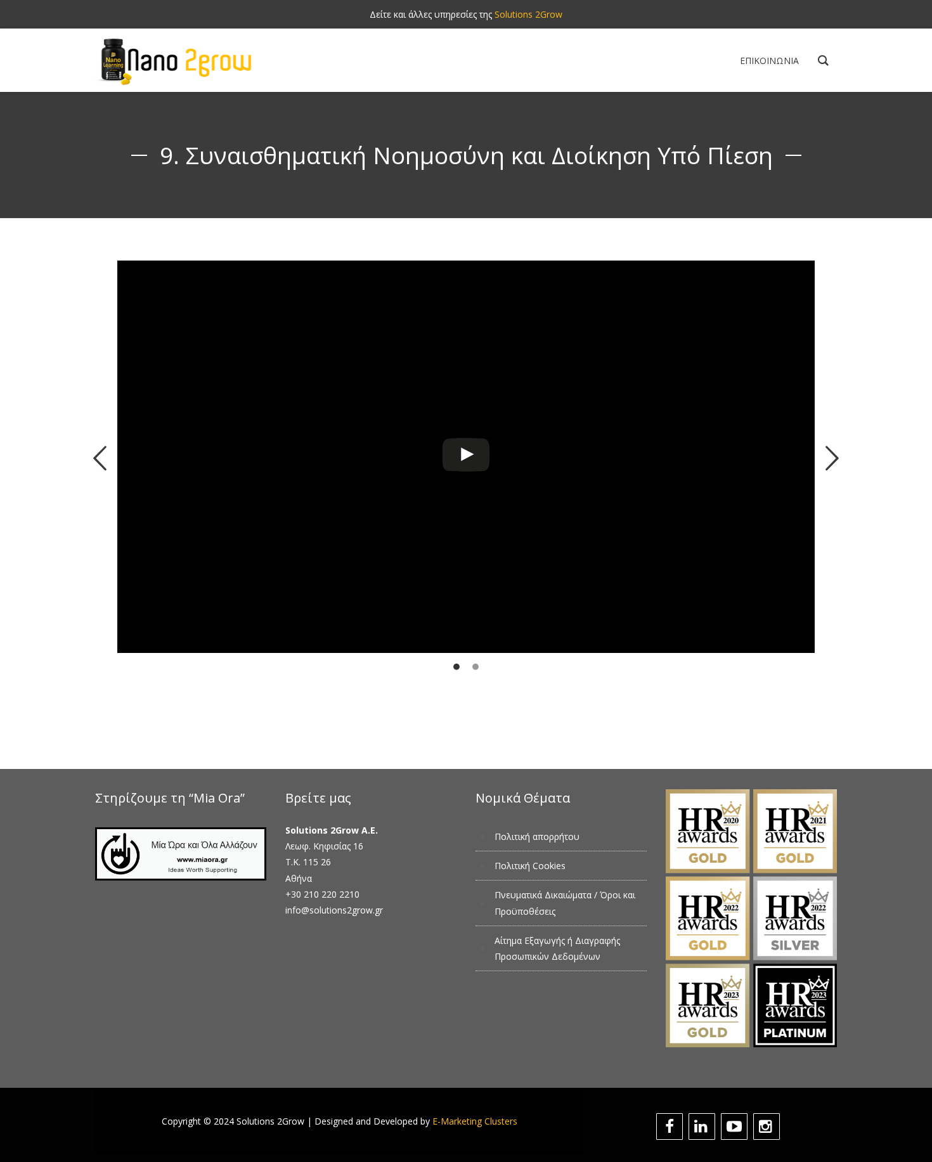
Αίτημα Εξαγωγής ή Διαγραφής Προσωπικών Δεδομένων (557, 948)
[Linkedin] (703, 1126)
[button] (100, 458)
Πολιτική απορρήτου (537, 836)
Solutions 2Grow (528, 14)
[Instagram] (768, 1126)
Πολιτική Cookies (530, 866)
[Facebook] (671, 1126)
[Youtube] (736, 1126)
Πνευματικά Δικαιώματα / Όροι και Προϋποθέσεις (565, 903)
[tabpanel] (466, 484)
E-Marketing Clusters (474, 1121)
